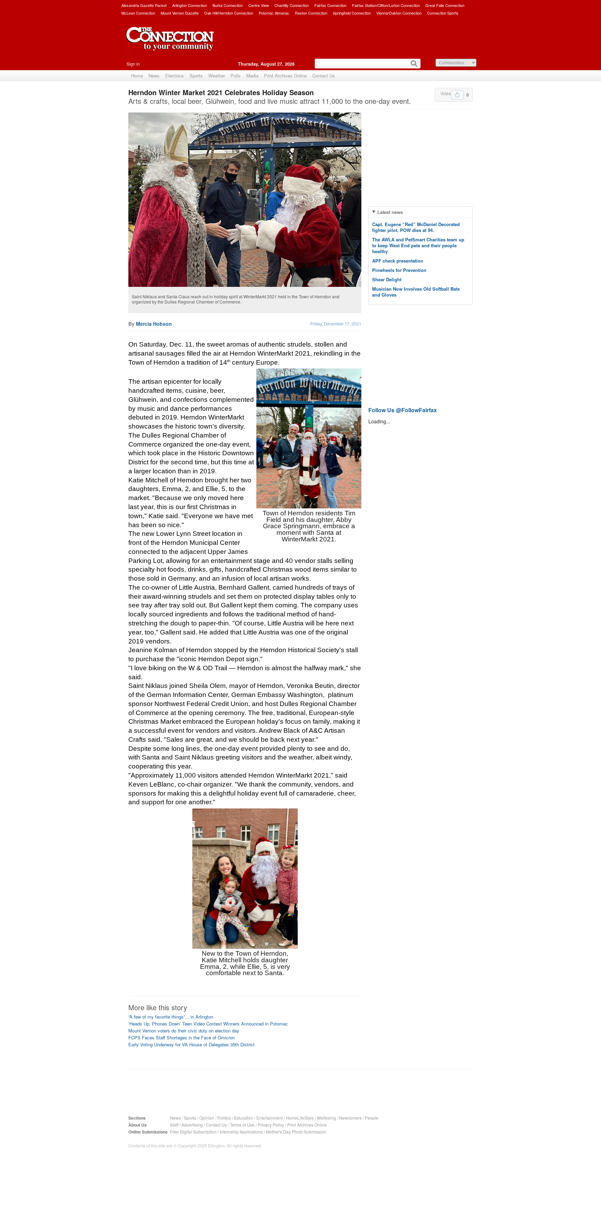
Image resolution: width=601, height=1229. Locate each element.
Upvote (457, 95)
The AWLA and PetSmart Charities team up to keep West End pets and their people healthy (418, 245)
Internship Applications (241, 1132)
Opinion (206, 1118)
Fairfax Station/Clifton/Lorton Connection (386, 5)
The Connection (170, 44)
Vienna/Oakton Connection (399, 13)
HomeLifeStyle (300, 1118)
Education (243, 1118)
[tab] (420, 212)
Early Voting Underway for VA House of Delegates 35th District (191, 1044)
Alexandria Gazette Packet (144, 5)
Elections (174, 75)
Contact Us (323, 75)
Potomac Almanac (274, 13)
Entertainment (269, 1118)
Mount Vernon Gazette (180, 13)
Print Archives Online (285, 75)
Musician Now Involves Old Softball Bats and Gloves (416, 291)
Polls (236, 75)
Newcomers (350, 1118)
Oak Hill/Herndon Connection (228, 13)
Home (137, 75)
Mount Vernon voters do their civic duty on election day (183, 1030)
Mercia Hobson (154, 323)
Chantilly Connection (291, 5)
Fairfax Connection (330, 5)
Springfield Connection (352, 13)
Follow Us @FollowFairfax (402, 410)
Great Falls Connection (444, 5)
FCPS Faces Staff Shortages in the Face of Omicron (181, 1037)
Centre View (258, 5)
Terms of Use (242, 1125)
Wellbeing (326, 1118)
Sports (196, 75)
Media (252, 75)
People (371, 1118)
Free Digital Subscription (193, 1132)
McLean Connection (138, 13)
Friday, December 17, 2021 (335, 323)
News (154, 75)
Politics (224, 1118)
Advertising (192, 1125)
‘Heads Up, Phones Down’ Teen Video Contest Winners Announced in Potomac (208, 1023)
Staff (174, 1125)
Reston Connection (311, 13)
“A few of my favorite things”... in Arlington (170, 1016)
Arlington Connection (189, 5)
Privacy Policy (271, 1125)
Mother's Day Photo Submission (296, 1132)
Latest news (390, 212)
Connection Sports (442, 13)
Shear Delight (386, 279)
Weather (216, 75)
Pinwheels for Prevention (399, 270)
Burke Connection (228, 5)
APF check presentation (397, 260)
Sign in (133, 64)
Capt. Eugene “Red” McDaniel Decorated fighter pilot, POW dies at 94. (416, 227)
